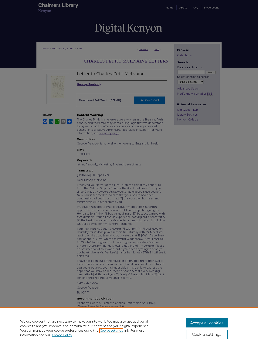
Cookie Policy (62, 335)
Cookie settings (111, 330)
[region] (129, 328)
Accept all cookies (206, 323)
